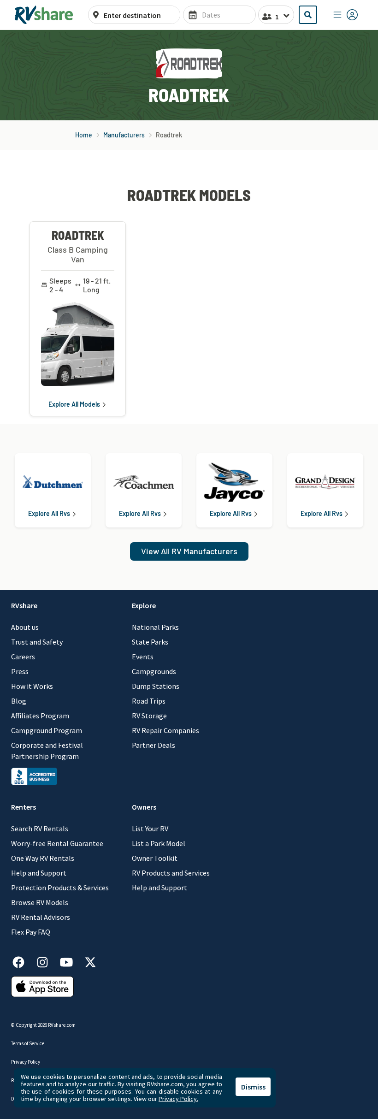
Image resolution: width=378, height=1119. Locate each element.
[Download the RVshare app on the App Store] (42, 985)
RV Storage (149, 715)
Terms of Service (27, 1043)
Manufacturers (124, 135)
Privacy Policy (25, 1062)
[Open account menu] (345, 15)
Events (143, 656)
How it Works (32, 686)
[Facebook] (23, 960)
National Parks (155, 627)
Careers (23, 656)
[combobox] (139, 15)
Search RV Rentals (39, 828)
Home (83, 135)
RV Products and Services (171, 872)
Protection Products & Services (60, 887)
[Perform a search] (308, 15)
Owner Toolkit (154, 858)
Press (20, 671)
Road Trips (148, 700)
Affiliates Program (40, 715)
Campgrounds (154, 671)
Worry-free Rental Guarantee (57, 843)
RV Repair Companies (165, 730)
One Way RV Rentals (42, 858)
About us (25, 627)
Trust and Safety (37, 641)
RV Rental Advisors (40, 917)
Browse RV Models (39, 902)
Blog (18, 700)
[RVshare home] (44, 15)
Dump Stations (155, 686)
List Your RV (150, 828)
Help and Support (38, 872)
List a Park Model (158, 843)
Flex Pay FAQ (30, 931)
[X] (90, 960)
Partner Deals (153, 745)
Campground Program (46, 730)
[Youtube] (71, 960)
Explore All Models (74, 404)
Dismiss (253, 1086)
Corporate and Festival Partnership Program (47, 750)
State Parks (150, 641)
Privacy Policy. (178, 1099)
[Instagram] (47, 960)
